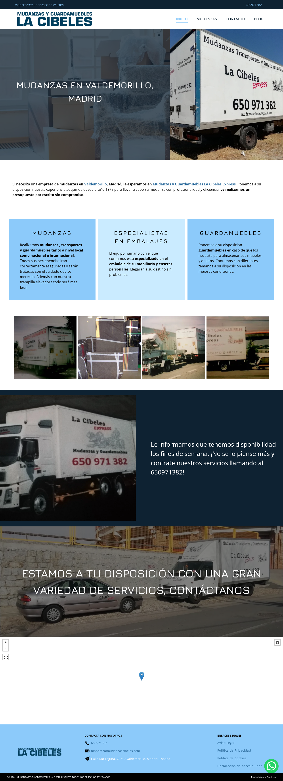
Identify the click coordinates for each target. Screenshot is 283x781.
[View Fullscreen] (5, 657)
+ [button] (5, 642)
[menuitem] (181, 19)
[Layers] (277, 642)
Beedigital (272, 777)
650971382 (167, 472)
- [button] (5, 648)
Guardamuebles (231, 233)
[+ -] (141, 680)
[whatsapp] (271, 766)
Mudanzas (52, 233)
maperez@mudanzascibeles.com (39, 5)
